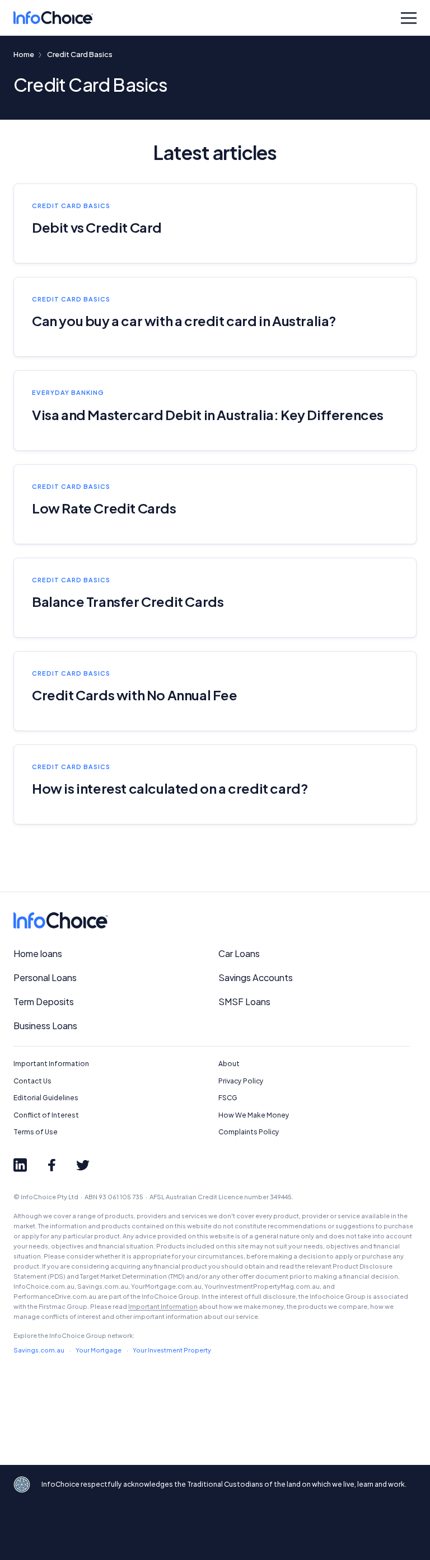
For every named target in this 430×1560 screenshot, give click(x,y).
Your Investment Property (172, 1350)
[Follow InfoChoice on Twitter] (82, 1165)
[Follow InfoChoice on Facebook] (51, 1165)
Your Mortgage (98, 1350)
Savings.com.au (38, 1350)
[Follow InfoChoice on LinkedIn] (20, 1165)
